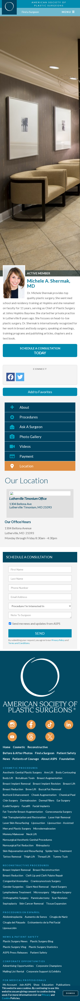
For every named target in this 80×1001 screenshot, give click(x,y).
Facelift (26, 806)
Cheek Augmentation (44, 794)
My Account (10, 984)
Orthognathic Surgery (15, 897)
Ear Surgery (63, 800)
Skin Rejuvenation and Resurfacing (23, 850)
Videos (25, 446)
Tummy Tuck (60, 856)
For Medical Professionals (24, 980)
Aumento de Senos (36, 916)
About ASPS (49, 758)
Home (6, 747)
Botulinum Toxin (25, 778)
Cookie (6, 998)
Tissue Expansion (56, 903)
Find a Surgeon (30, 11)
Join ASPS (25, 984)
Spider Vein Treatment (58, 850)
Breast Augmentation (49, 778)
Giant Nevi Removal (37, 886)
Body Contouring (66, 772)
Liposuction (38, 822)
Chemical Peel (67, 794)
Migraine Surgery (61, 892)
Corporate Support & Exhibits (43, 971)
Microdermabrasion (44, 828)
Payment (26, 456)
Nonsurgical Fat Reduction (18, 845)
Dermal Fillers (46, 800)
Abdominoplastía (12, 916)
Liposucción (10, 928)
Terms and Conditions (19, 643)
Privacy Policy (58, 640)
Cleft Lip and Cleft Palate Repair (44, 875)
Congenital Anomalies (15, 881)
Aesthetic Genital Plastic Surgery (22, 772)
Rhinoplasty (43, 845)
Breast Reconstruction (46, 869)
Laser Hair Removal (59, 817)
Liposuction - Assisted (60, 822)
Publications (63, 984)
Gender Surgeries (13, 886)
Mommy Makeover (13, 834)
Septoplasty (10, 903)
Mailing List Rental (13, 971)
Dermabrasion (28, 800)
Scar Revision (59, 897)
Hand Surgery (59, 886)
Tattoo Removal (12, 856)
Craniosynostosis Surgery (46, 881)
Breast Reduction (13, 789)
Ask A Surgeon (31, 427)
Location (26, 466)
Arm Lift (48, 772)
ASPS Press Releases (15, 952)
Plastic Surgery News (15, 941)
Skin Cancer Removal (31, 903)
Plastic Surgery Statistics (43, 946)
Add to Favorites (40, 392)
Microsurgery (41, 892)
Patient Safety (66, 753)
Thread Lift (43, 856)
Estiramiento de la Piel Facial (44, 922)
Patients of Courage (25, 758)
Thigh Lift (29, 856)
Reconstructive (38, 747)
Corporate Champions (49, 965)
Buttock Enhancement (16, 794)
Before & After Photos (18, 753)
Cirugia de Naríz (58, 916)
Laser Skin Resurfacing (16, 822)
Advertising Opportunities (18, 965)
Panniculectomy (40, 897)
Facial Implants (41, 806)
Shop (36, 984)
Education (48, 984)
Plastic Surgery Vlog (14, 946)
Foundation (67, 758)
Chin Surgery (10, 800)
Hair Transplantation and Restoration (24, 817)
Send (40, 633)
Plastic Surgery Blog (41, 941)
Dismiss (70, 993)
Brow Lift (31, 789)
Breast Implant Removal (17, 783)
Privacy (46, 995)
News (6, 758)
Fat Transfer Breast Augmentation (23, 811)
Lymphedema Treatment (17, 892)
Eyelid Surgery (11, 806)
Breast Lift (69, 783)
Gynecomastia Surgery (58, 811)
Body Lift (8, 778)
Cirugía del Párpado (14, 922)
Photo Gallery (30, 436)
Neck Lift (31, 834)
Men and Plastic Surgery (17, 828)
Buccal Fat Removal (50, 789)
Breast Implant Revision (47, 783)
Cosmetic (19, 747)
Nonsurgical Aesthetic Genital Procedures (27, 839)
